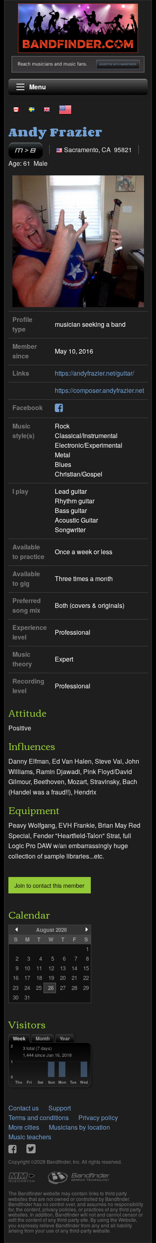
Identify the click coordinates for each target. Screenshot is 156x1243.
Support (59, 1107)
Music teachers (29, 1136)
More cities (23, 1127)
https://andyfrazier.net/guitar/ (94, 373)
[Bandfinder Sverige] (31, 109)
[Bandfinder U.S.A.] (65, 109)
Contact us (23, 1107)
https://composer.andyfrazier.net (99, 390)
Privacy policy (98, 1117)
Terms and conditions (38, 1117)
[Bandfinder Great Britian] (46, 109)
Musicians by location (79, 1127)
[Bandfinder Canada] (16, 109)
